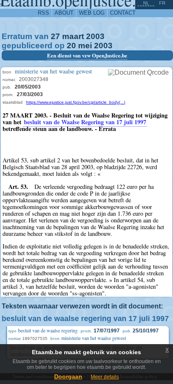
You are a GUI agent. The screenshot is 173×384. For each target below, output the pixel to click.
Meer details (105, 377)
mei (85, 45)
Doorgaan (68, 376)
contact (123, 13)
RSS (43, 13)
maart (73, 36)
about (64, 13)
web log (92, 13)
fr (162, 2)
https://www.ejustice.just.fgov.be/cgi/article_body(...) (75, 102)
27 (55, 36)
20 (71, 45)
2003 (95, 36)
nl (146, 2)
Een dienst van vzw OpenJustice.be (87, 55)
